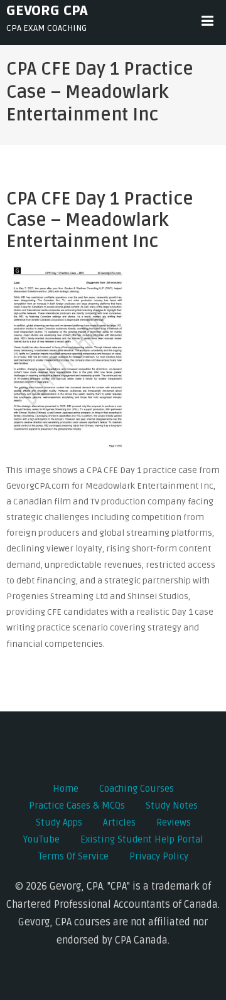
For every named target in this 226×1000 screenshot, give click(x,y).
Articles (119, 822)
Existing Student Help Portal (141, 839)
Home (65, 788)
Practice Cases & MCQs (77, 805)
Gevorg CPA (47, 11)
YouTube (41, 839)
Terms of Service (73, 856)
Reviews (173, 822)
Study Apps (59, 822)
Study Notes (172, 805)
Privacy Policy (158, 856)
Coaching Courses (136, 788)
